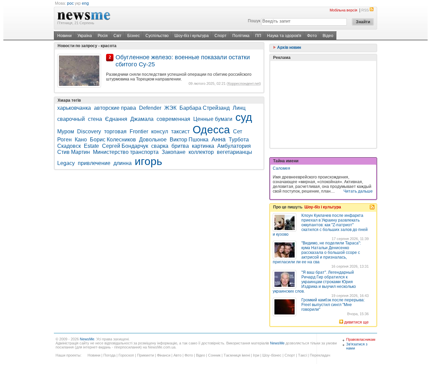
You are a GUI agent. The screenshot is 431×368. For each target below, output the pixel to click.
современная (173, 119)
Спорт (220, 35)
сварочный (71, 119)
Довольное (153, 139)
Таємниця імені (237, 355)
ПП (258, 35)
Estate (91, 146)
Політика (241, 35)
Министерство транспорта (126, 152)
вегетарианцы (234, 152)
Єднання (116, 119)
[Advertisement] (323, 104)
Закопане (174, 152)
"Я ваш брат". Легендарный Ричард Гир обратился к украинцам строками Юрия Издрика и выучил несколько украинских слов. (314, 282)
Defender (150, 108)
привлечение (94, 163)
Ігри (256, 355)
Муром (65, 131)
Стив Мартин (73, 152)
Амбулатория (234, 146)
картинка (203, 146)
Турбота (239, 139)
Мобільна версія (343, 10)
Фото (312, 35)
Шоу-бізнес (271, 355)
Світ (117, 35)
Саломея (281, 168)
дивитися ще (356, 322)
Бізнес (133, 35)
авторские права (115, 108)
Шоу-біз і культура (191, 35)
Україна (84, 35)
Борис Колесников (113, 139)
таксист (180, 131)
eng (85, 3)
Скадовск (69, 146)
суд (243, 117)
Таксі (302, 355)
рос (70, 3)
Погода (109, 355)
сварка (159, 146)
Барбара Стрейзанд (204, 108)
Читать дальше (358, 191)
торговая (115, 131)
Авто (177, 355)
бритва (180, 146)
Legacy (66, 163)
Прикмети (145, 355)
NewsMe (87, 339)
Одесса (211, 130)
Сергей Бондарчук (125, 146)
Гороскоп (126, 355)
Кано (81, 139)
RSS (365, 10)
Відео (328, 35)
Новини (64, 35)
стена (95, 119)
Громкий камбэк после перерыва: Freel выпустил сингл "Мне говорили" (333, 305)
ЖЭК (170, 108)
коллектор (201, 152)
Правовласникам (360, 339)
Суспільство (157, 35)
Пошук (254, 21)
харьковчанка (74, 108)
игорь (148, 161)
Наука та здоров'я (284, 35)
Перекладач (320, 355)
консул (159, 131)
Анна (218, 139)
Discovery (89, 131)
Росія (103, 35)
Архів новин (288, 47)
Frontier (139, 131)
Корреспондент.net (244, 83)
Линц (239, 108)
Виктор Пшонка (189, 139)
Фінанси (163, 355)
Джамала (142, 119)
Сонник (214, 355)
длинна (122, 163)
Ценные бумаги (212, 119)
